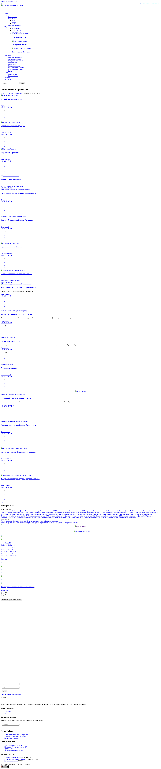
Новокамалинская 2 (7, 459)
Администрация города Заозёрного (15, 736)
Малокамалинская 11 (7, 253)
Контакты (7, 79)
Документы (12, 18)
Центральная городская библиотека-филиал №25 (54, 517)
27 (8, 555)
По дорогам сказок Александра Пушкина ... (19, 452)
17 (2, 553)
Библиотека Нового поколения (14, 750)
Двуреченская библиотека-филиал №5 (41, 512)
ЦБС (5, 15)
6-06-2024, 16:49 (6, 282)
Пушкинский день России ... (12, 247)
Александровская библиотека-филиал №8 (14, 511)
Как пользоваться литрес (16, 67)
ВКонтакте (7, 711)
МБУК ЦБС (12, 5)
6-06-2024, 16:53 (6, 255)
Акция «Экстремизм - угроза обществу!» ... (18, 314)
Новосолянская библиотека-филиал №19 (142, 514)
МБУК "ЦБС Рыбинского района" (11, 93)
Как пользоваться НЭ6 (15, 69)
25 (4, 555)
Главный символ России (20, 37)
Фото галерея (12, 74)
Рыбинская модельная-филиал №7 (37, 516)
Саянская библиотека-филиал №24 (84, 516)
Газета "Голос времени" (12, 738)
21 (11, 553)
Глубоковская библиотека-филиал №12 (120, 511)
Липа (4, 594)
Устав (13, 20)
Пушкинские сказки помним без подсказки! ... (19, 193)
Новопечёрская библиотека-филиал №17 (89, 514)
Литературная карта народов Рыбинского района (42, 521)
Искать (23, 83)
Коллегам (7, 77)
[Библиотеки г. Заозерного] (82, 531)
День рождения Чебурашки (21, 52)
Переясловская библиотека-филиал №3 (13, 516)
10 (2, 551)
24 (2, 555)
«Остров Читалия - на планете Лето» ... (16, 274)
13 (8, 551)
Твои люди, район (6, 521)
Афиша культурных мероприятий (37, 522)
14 (11, 551)
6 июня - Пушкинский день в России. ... (17, 220)
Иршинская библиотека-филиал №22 (89, 512)
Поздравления (16, 30)
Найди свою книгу (14, 66)
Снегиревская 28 (6, 375)
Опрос (10, 71)
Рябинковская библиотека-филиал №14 (60, 516)
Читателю (7, 55)
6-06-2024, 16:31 (6, 376)
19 (6, 553)
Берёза (5, 592)
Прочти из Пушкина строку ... (13, 126)
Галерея (6, 72)
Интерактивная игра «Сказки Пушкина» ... (18, 425)
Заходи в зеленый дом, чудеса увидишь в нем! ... (20, 479)
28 (11, 555)
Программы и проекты (56, 522)
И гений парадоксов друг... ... (12, 99)
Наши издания (12, 62)
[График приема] (80, 526)
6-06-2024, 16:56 (6, 228)
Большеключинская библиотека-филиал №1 (70, 511)
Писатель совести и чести (12, 757)
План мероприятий (7, 522)
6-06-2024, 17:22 (6, 134)
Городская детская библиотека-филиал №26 (15, 512)
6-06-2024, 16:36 (6, 349)
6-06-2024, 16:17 (6, 433)
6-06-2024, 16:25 (6, 407)
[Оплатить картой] (80, 391)
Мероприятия (8, 27)
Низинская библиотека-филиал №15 (37, 514)
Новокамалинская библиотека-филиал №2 (62, 514)
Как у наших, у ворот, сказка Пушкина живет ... (20, 287)
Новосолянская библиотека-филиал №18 (116, 514)
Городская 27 (5, 227)
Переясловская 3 (6, 200)
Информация (16, 28)
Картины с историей (11, 761)
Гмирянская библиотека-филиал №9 (145, 511)
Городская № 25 (6, 106)
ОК (5, 713)
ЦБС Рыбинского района (10, 2)
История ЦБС (12, 17)
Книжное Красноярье (19, 521)
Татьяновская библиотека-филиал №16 (133, 516)
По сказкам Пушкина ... (10, 341)
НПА (13, 23)
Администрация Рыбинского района (16, 734)
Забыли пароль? (16, 694)
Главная (7, 13)
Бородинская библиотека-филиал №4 (96, 511)
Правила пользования (15, 25)
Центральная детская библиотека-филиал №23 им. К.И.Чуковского (92, 517)
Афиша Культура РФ (14, 59)
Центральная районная (8, 186)
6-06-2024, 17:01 (6, 188)
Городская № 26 (6, 132)
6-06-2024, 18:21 (6, 107)
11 (4, 551)
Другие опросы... (6, 590)
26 (6, 555)
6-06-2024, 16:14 (6, 460)
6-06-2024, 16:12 (6, 487)
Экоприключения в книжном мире (15, 759)
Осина (5, 596)
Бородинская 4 (5, 348)
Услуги (14, 22)
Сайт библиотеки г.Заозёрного (14, 745)
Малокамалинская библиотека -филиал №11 (144, 512)
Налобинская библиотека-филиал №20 (13, 514)
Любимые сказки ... (9, 368)
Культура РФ (8, 748)
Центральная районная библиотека (125, 517)
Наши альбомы (13, 76)
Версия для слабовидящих (150, 3)
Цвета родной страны (19, 44)
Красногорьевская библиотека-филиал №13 (115, 512)
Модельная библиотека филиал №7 (15, 747)
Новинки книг (13, 64)
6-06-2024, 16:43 (6, 296)
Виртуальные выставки (15, 61)
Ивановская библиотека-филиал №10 (65, 512)
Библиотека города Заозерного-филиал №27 (42, 511)
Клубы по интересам (20, 522)
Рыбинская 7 (5, 321)
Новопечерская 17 (6, 159)
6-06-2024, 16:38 (6, 323)
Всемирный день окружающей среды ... (17, 398)
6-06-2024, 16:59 (6, 201)
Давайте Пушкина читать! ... (12, 179)
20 (8, 553)
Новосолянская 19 (6, 294)
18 (4, 553)
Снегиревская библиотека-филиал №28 (108, 516)
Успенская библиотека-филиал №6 (28, 517)
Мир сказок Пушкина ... (10, 153)
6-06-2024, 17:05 (6, 161)
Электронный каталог (70, 522)
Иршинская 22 (5, 280)
